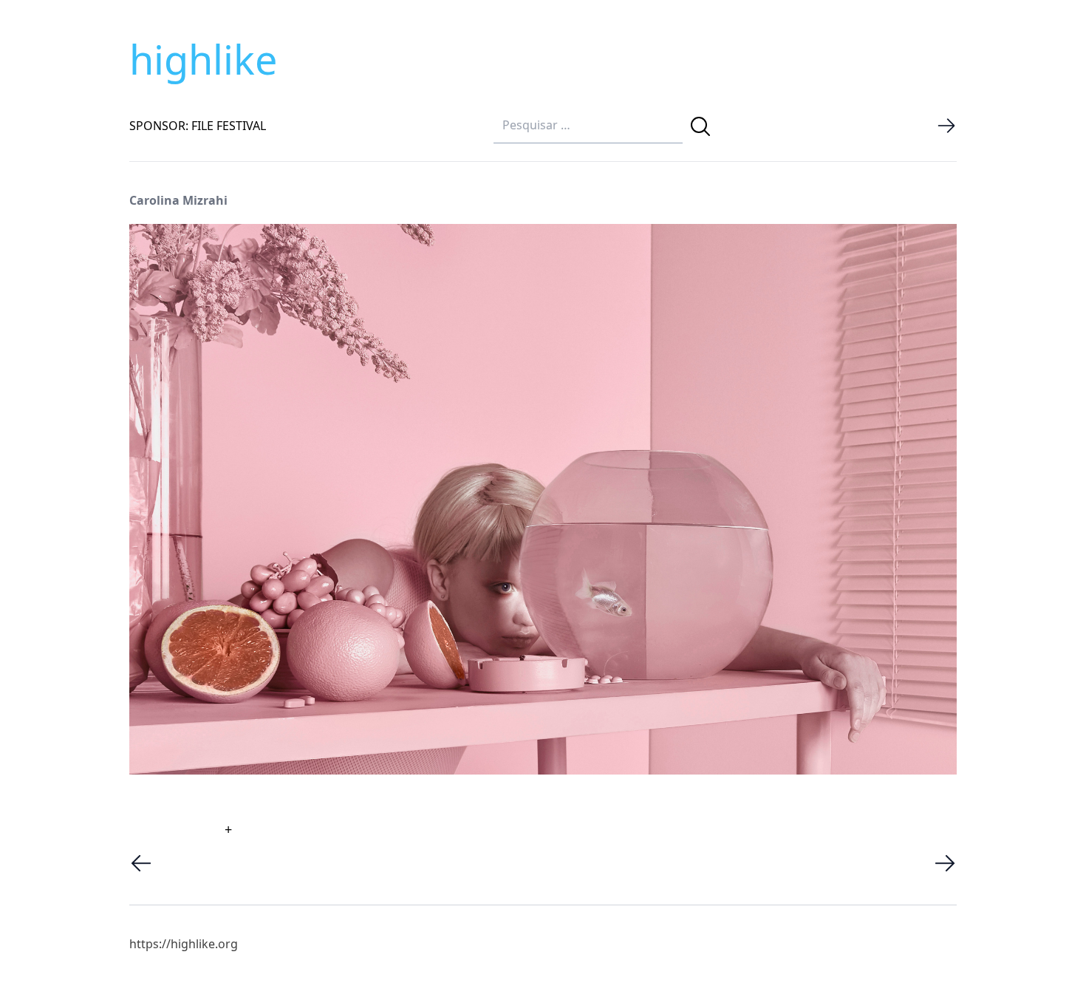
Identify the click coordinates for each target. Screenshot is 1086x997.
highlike (203, 59)
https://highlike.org (183, 944)
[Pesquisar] (700, 126)
